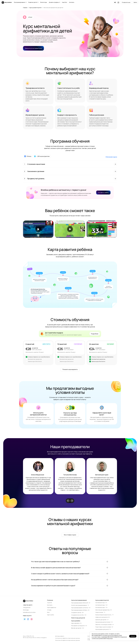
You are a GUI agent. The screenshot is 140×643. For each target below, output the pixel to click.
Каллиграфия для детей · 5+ (103, 629)
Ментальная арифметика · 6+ (103, 610)
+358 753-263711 (27, 605)
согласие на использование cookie (112, 635)
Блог (48, 612)
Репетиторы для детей (78, 618)
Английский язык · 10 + (101, 605)
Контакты (49, 605)
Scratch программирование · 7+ (80, 605)
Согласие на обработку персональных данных (67, 638)
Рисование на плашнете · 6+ (79, 625)
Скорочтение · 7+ (100, 612)
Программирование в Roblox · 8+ (80, 610)
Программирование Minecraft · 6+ (80, 603)
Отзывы (49, 610)
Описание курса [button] (111, 157)
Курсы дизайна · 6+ (76, 623)
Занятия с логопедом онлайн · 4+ (104, 624)
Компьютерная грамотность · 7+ (104, 615)
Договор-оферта (59, 636)
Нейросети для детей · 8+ (102, 617)
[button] (126, 2)
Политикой (104, 637)
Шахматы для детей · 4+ (102, 619)
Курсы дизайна (75, 621)
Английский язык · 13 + (101, 607)
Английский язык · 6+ (101, 602)
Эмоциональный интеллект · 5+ (104, 622)
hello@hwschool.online (29, 612)
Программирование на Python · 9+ (81, 607)
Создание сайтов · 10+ (77, 612)
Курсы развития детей (35, 7)
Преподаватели (51, 607)
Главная (25, 7)
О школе (49, 602)
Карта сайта (50, 615)
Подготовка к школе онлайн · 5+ (104, 627)
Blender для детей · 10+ (77, 628)
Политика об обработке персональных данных (67, 640)
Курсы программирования (79, 600)
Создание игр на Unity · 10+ (78, 615)
